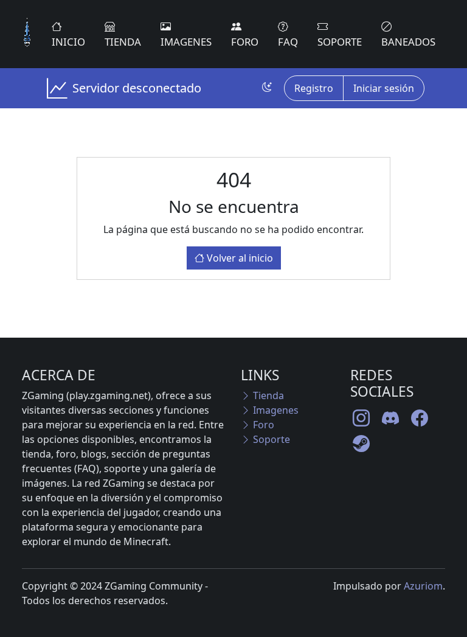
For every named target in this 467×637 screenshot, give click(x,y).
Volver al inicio (238, 258)
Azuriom (423, 586)
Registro (313, 88)
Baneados (408, 42)
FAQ (288, 42)
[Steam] (361, 443)
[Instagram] (361, 418)
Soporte (339, 42)
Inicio (68, 42)
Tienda (123, 42)
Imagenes (186, 42)
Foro (244, 42)
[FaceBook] (420, 418)
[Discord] (390, 418)
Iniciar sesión (383, 88)
